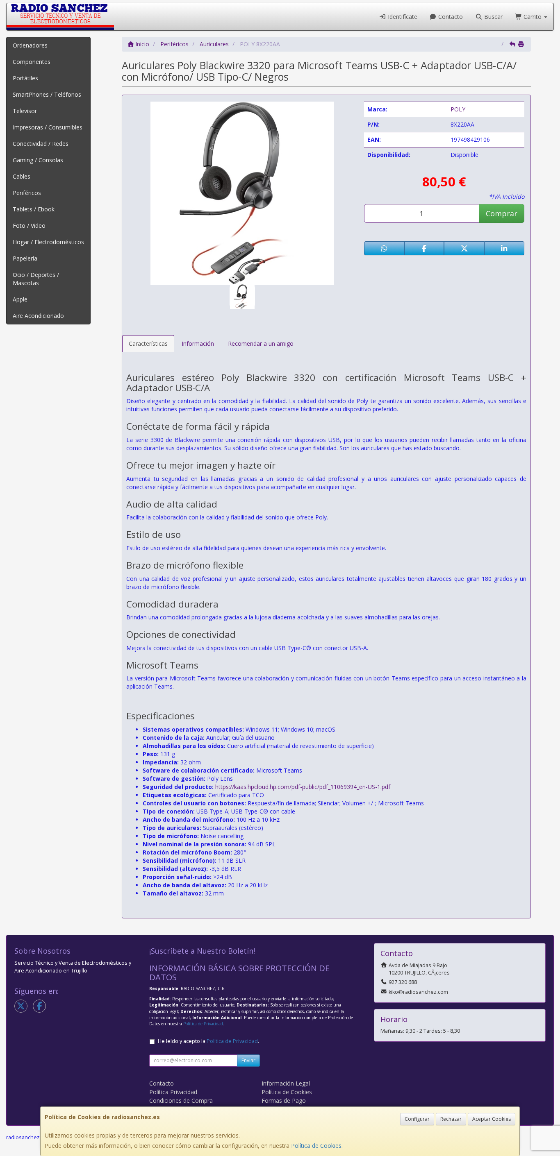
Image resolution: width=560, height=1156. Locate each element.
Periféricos (27, 193)
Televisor (25, 111)
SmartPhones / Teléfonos (47, 94)
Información (198, 343)
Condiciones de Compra (181, 1100)
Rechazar (451, 1118)
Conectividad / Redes (40, 143)
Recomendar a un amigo (261, 343)
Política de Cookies (316, 1145)
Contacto (450, 16)
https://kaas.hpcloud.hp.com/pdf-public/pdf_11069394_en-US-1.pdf (302, 787)
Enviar (248, 1060)
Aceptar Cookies (491, 1118)
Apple (20, 299)
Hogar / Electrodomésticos (48, 242)
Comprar (501, 213)
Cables (21, 176)
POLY (458, 109)
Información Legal (286, 1083)
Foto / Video (29, 225)
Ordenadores (30, 45)
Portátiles (25, 78)
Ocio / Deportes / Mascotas (36, 279)
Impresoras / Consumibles (47, 127)
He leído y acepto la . (208, 1041)
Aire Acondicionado (38, 316)
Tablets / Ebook (34, 209)
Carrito (532, 16)
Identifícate (401, 16)
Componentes (31, 62)
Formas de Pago (284, 1100)
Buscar (493, 16)
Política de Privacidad (203, 1024)
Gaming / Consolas (38, 160)
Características (148, 343)
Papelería (25, 258)
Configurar (417, 1118)
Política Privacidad (173, 1092)
